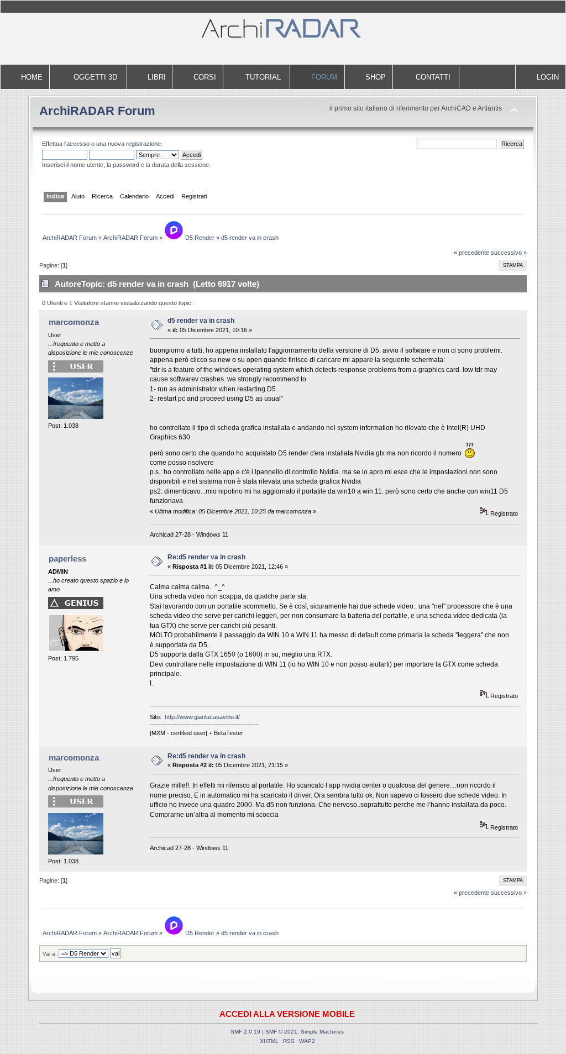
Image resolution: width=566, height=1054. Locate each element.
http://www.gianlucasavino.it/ (202, 717)
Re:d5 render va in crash (206, 557)
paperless (67, 558)
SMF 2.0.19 (245, 1032)
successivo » (509, 252)
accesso (78, 143)
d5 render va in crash (200, 320)
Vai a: (50, 954)
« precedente (471, 252)
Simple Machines (322, 1032)
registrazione (143, 143)
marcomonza (74, 322)
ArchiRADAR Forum (97, 111)
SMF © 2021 (281, 1032)
